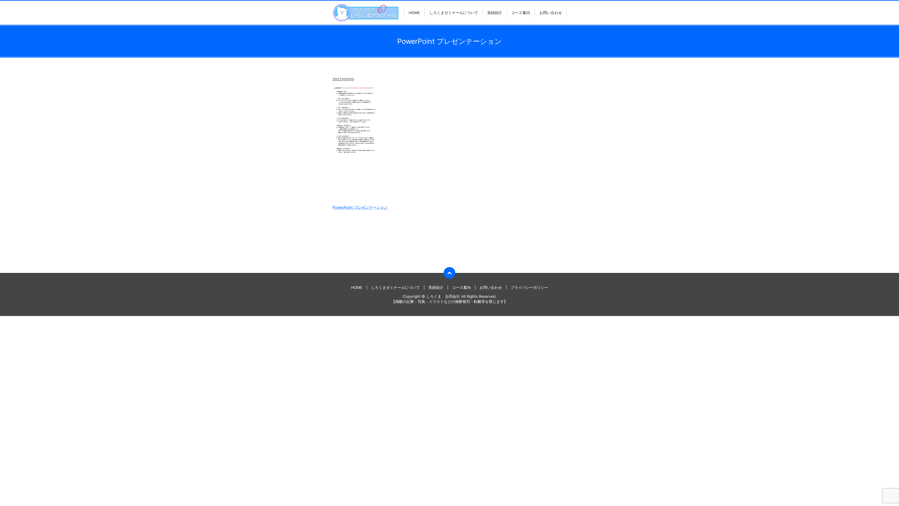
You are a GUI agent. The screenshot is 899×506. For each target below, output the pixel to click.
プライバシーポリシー (529, 287)
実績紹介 (494, 12)
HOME (414, 12)
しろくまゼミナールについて (453, 12)
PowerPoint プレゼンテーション (360, 207)
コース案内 (520, 12)
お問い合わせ (550, 12)
